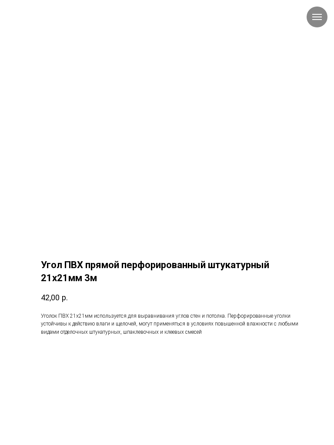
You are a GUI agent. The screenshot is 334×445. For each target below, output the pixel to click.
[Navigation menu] (317, 17)
